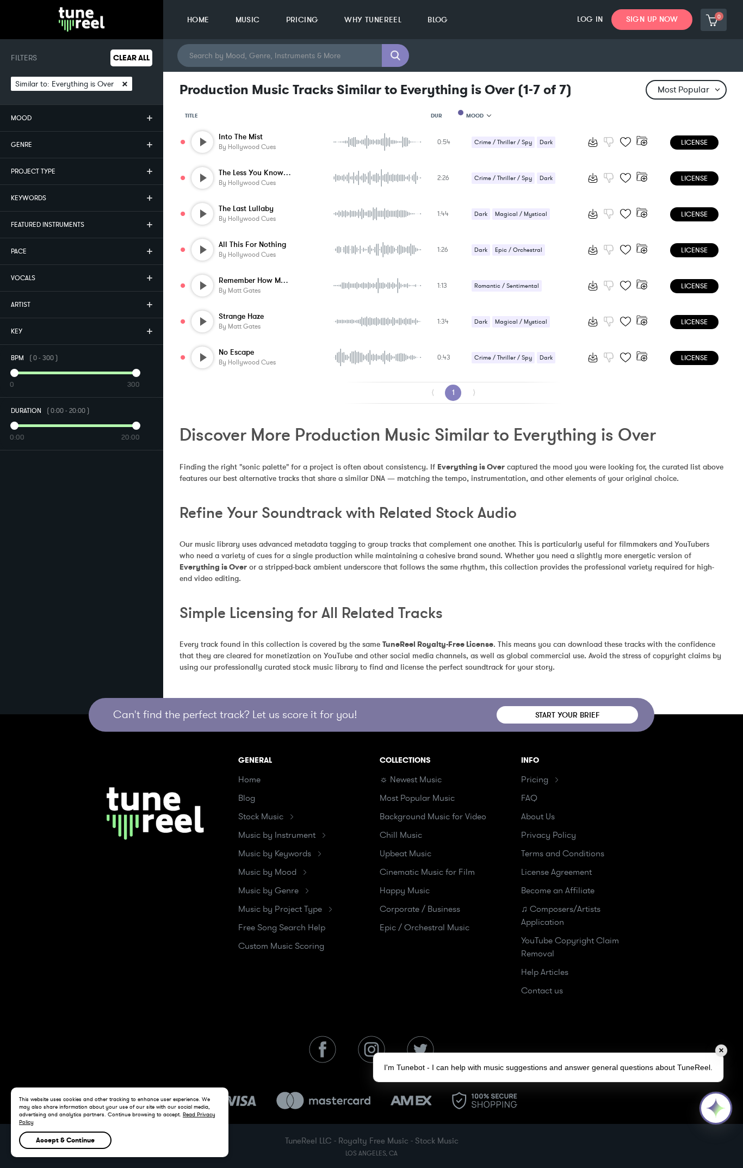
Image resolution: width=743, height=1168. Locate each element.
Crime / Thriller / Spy (503, 142)
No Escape (236, 352)
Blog (246, 798)
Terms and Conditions (562, 854)
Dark (546, 142)
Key (16, 331)
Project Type (33, 171)
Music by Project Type (280, 909)
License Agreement (556, 872)
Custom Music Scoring (281, 946)
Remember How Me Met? (261, 280)
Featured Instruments (47, 224)
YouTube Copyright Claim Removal (570, 947)
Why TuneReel (372, 20)
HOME (198, 20)
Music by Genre (268, 891)
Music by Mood (267, 872)
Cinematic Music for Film (427, 872)
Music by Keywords (274, 854)
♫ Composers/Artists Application (560, 915)
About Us (538, 817)
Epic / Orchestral (518, 250)
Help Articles (544, 972)
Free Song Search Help (281, 928)
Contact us (542, 991)
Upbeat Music (405, 854)
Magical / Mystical (521, 214)
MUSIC (248, 20)
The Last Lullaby (246, 208)
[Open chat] (715, 1108)
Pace (19, 251)
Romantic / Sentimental (506, 286)
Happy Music (405, 891)
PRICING (302, 20)
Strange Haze (241, 316)
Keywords (28, 198)
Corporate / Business (420, 909)
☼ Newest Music (411, 780)
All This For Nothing (252, 244)
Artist (20, 304)
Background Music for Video (433, 817)
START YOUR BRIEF (567, 715)
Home (249, 780)
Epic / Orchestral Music (424, 928)
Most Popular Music (417, 798)
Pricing (534, 780)
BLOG (438, 20)
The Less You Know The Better (269, 173)
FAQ (529, 798)
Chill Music (401, 835)
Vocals (23, 278)
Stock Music (260, 817)
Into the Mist (241, 137)
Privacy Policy (548, 835)
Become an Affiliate (558, 891)
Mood (21, 118)
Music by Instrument (276, 835)
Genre (21, 144)
